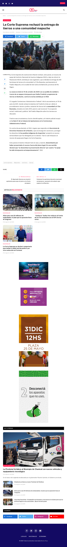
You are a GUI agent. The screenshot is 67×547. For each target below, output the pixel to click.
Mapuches (17, 162)
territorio (24, 162)
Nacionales (7, 20)
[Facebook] (3, 3)
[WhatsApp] (4, 93)
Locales (24, 536)
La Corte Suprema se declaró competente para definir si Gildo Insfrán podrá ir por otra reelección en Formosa (17, 248)
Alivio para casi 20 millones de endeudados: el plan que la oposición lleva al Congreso (17, 217)
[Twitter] (4, 84)
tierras (31, 162)
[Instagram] (9, 3)
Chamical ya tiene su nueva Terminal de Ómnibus (29, 482)
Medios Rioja (44, 540)
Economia (42, 536)
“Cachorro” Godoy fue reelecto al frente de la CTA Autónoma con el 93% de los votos (49, 217)
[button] (3, 9)
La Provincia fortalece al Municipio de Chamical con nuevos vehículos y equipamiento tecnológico (32, 470)
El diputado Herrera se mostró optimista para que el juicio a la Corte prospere (18, 181)
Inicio (4, 15)
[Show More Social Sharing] (42, 36)
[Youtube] (12, 3)
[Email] (4, 88)
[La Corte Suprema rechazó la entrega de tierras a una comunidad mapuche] (33, 55)
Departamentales (9, 465)
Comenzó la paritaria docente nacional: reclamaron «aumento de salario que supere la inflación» (49, 181)
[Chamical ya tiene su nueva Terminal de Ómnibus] (8, 484)
